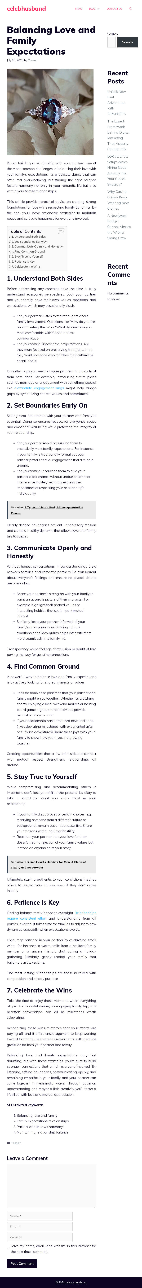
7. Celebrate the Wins (26, 266)
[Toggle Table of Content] (59, 231)
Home (78, 8)
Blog (92, 8)
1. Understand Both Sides (29, 236)
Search (112, 34)
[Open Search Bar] (130, 8)
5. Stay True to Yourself (28, 256)
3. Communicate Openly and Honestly (37, 246)
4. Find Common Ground (28, 251)
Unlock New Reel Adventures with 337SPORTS (116, 103)
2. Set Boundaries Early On (30, 241)
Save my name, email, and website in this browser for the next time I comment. (53, 1249)
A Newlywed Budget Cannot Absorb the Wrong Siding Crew (119, 227)
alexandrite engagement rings (39, 388)
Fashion (16, 1143)
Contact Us (114, 8)
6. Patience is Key (23, 261)
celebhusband (26, 8)
